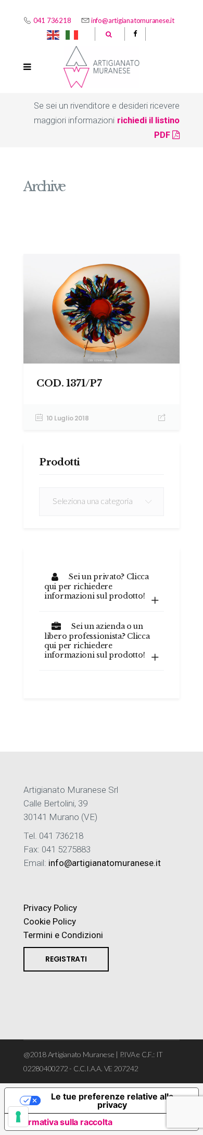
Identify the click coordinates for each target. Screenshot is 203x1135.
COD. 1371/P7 (69, 383)
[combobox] (101, 501)
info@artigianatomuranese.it (132, 20)
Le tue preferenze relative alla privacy (112, 1100)
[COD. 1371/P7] (101, 309)
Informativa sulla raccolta (62, 1122)
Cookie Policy (49, 921)
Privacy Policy (50, 908)
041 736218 (52, 20)
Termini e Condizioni (63, 935)
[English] (53, 34)
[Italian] (72, 34)
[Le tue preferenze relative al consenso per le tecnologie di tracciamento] (18, 1117)
